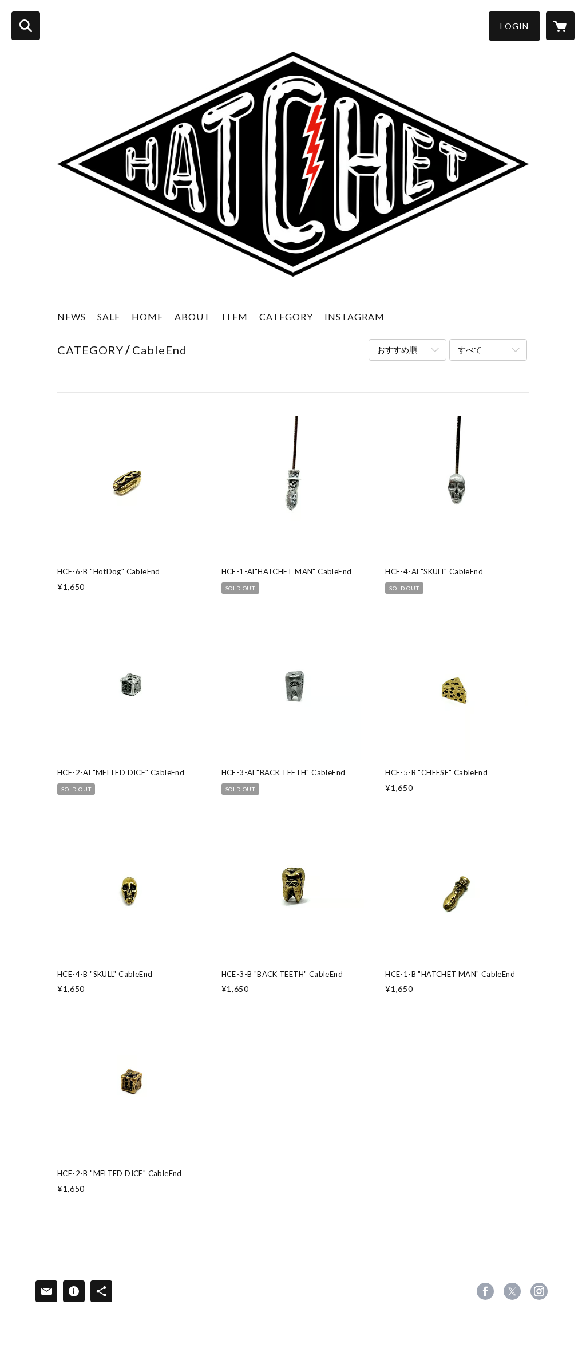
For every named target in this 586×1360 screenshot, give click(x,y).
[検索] (25, 25)
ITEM (235, 316)
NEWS (71, 316)
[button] (514, 26)
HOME (147, 316)
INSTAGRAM (354, 316)
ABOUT (193, 316)
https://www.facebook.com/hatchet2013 (485, 1291)
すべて (470, 349)
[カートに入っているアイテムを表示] (560, 25)
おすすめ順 (397, 349)
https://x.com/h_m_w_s (512, 1291)
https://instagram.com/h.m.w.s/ (539, 1291)
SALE (108, 316)
